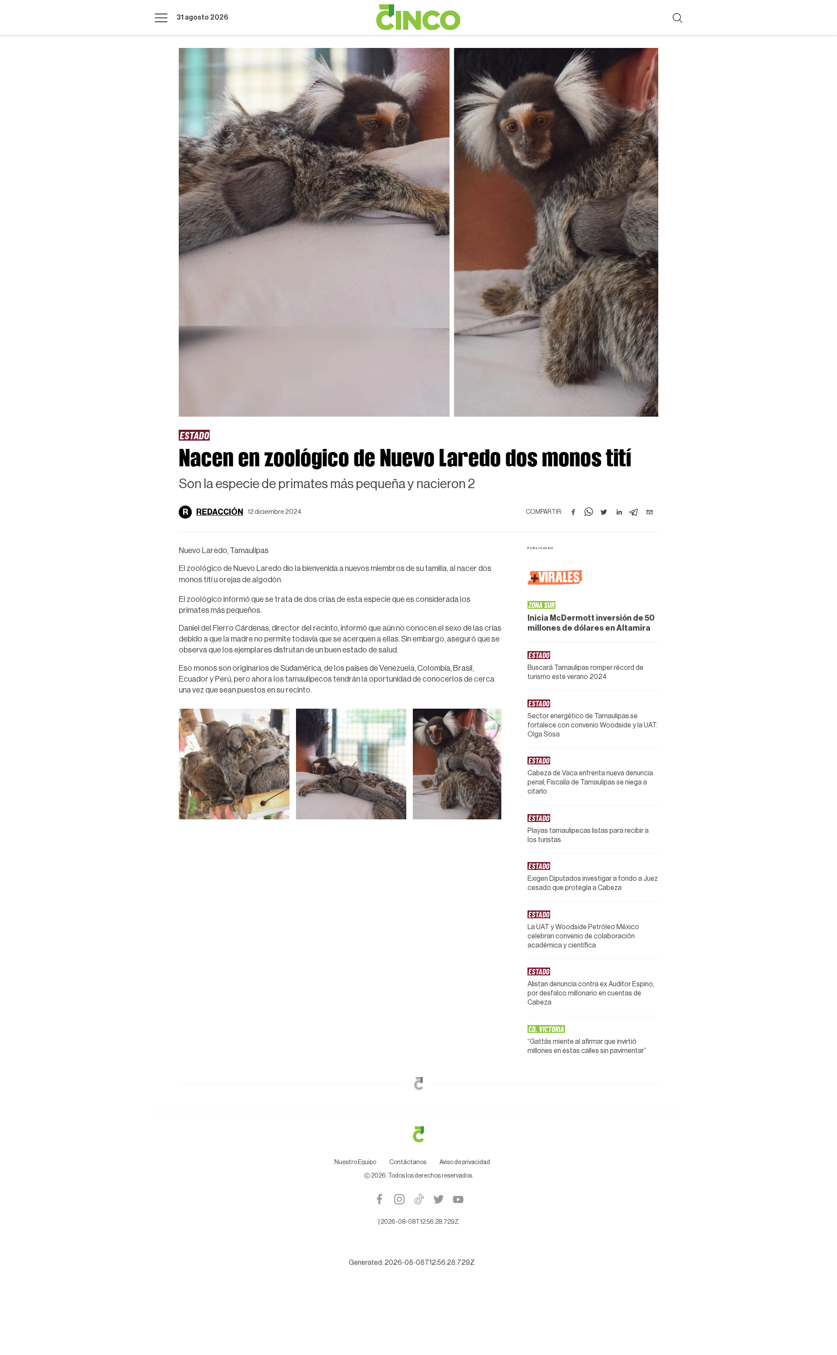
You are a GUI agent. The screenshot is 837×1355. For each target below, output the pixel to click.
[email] (649, 512)
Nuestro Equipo (355, 1162)
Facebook (379, 1199)
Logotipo (418, 17)
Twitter (438, 1199)
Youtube (458, 1199)
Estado (194, 434)
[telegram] (634, 512)
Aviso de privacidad (464, 1162)
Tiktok (418, 1199)
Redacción (219, 512)
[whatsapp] (588, 512)
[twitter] (603, 512)
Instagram (399, 1199)
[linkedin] (619, 512)
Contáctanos (407, 1162)
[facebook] (573, 512)
